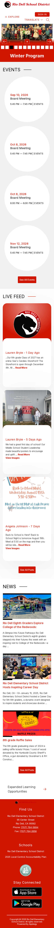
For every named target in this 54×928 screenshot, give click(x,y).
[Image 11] (47, 47)
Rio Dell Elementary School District (25, 851)
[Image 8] (33, 47)
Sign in (42, 14)
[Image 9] (38, 47)
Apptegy (33, 924)
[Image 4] (16, 47)
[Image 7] (29, 47)
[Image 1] (2, 47)
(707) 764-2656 (28, 831)
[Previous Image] (4, 41)
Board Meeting (21, 98)
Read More (21, 367)
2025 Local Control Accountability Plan (25, 856)
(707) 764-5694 (29, 827)
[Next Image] (49, 41)
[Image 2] (7, 47)
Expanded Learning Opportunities (21, 789)
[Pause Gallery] (27, 41)
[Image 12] (51, 47)
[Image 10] (42, 47)
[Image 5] (20, 47)
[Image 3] (11, 47)
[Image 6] (24, 47)
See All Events (27, 279)
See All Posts (27, 569)
